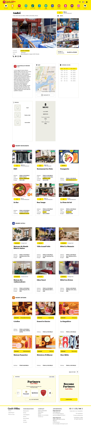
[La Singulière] (69, 318)
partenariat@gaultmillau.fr (59, 415)
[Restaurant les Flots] (46, 166)
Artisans (25, 422)
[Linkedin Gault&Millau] (76, 408)
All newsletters (79, 413)
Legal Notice (11, 412)
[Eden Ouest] (46, 277)
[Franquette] (69, 166)
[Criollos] (22, 318)
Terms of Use (11, 414)
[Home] (11, 1)
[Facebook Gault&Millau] (70, 408)
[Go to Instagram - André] (18, 56)
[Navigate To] (45, 81)
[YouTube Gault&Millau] (80, 408)
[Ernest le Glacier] (46, 318)
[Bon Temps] (46, 199)
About (9, 410)
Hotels (24, 420)
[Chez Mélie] (69, 351)
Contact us (40, 416)
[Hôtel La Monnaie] (69, 243)
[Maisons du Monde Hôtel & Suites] (22, 243)
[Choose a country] (83, 2)
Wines (24, 412)
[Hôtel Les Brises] (69, 277)
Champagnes (26, 414)
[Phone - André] (14, 56)
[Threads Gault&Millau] (82, 408)
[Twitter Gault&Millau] (74, 408)
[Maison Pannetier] (22, 351)
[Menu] (86, 2)
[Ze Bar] (22, 199)
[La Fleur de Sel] (69, 199)
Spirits (24, 416)
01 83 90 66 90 (56, 422)
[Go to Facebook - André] (21, 56)
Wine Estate (26, 418)
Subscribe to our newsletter (76, 411)
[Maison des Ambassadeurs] (22, 277)
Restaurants (26, 411)
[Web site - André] (16, 56)
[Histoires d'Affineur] (46, 351)
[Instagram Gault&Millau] (72, 408)
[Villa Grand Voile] (46, 243)
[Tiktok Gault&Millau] (78, 408)
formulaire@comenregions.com (60, 423)
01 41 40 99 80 (45, 415)
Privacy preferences (78, 415)
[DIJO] (22, 166)
